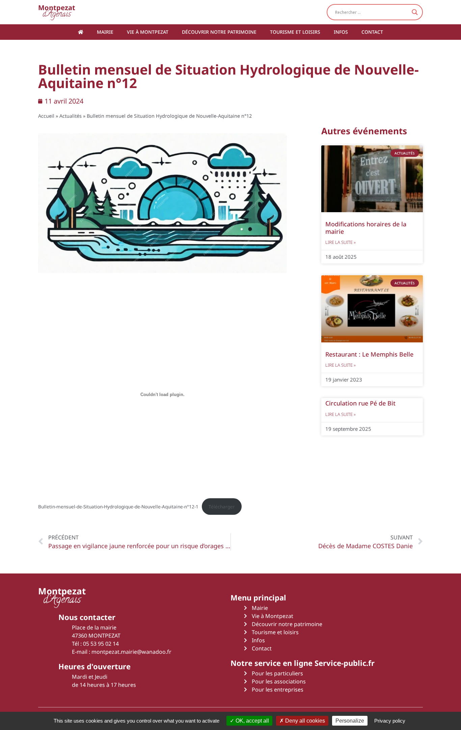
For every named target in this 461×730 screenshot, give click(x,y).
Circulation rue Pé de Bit (360, 403)
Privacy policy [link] (389, 721)
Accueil (46, 116)
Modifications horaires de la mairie (365, 227)
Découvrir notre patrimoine (219, 32)
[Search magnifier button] (414, 12)
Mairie (105, 32)
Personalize (349, 721)
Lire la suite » (340, 242)
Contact (372, 32)
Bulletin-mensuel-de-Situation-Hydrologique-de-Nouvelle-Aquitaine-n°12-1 (118, 506)
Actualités (70, 116)
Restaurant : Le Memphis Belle (369, 354)
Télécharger (222, 506)
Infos (341, 32)
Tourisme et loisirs (295, 32)
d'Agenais (56, 12)
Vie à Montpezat (147, 32)
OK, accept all (251, 721)
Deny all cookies (304, 721)
